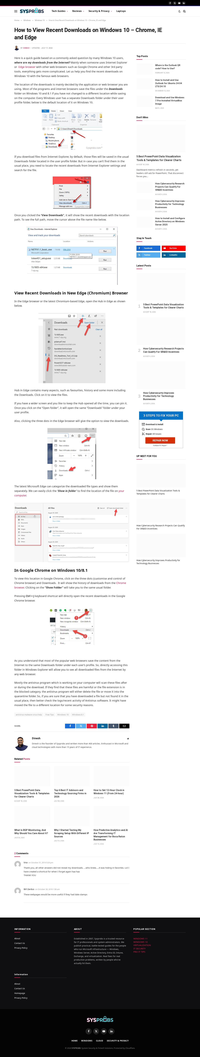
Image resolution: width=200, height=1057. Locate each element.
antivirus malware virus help (29, 714)
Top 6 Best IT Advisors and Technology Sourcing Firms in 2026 (70, 793)
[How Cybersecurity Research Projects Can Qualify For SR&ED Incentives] (144, 187)
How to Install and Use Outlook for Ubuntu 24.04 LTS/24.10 (168, 83)
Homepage (19, 993)
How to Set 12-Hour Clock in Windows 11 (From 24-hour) (109, 792)
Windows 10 (63, 714)
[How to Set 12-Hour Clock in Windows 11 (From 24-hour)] (111, 776)
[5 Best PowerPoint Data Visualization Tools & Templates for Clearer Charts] (32, 776)
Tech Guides (58, 11)
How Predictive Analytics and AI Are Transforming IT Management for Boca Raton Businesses (111, 835)
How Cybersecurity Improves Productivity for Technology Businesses (169, 204)
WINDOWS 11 (140, 938)
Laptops (121, 11)
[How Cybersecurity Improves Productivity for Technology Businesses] (144, 204)
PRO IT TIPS (139, 951)
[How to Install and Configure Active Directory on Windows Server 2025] (144, 222)
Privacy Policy (20, 947)
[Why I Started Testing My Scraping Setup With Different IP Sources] (72, 816)
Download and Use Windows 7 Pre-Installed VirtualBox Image (169, 100)
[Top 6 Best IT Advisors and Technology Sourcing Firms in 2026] (72, 776)
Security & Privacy (99, 11)
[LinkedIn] (4, 80)
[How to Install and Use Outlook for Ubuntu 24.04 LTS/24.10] (144, 83)
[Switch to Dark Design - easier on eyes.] (179, 11)
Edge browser (26, 67)
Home (74, 1040)
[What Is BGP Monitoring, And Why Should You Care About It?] (32, 816)
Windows (86, 1040)
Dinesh (26, 48)
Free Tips (50, 714)
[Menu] (15, 11)
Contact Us (19, 943)
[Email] (4, 95)
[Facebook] (4, 65)
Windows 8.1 (78, 714)
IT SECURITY (139, 948)
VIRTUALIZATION (142, 945)
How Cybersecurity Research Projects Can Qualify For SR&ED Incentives (169, 186)
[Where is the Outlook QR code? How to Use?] (144, 69)
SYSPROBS (76, 1048)
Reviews (77, 11)
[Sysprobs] (31, 11)
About (17, 938)
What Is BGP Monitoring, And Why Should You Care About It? (31, 832)
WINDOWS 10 (140, 941)
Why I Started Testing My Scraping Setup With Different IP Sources (71, 833)
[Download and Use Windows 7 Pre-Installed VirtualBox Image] (144, 101)
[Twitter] (4, 73)
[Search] (184, 11)
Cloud (99, 1040)
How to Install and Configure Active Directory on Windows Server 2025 (170, 221)
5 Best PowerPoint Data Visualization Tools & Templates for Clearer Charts (31, 793)
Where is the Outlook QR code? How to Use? (167, 67)
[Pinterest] (4, 88)
